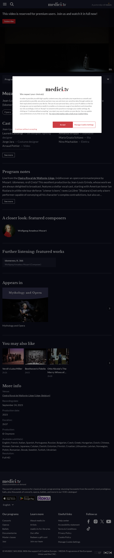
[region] (57, 104)
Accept (62, 125)
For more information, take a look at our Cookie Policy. (68, 114)
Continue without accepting (26, 129)
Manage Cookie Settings (84, 125)
